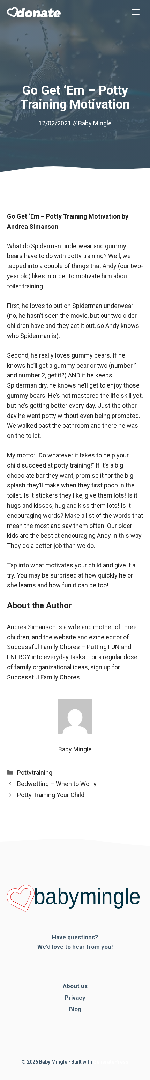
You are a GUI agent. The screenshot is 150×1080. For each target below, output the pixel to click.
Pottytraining (34, 772)
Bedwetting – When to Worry (57, 783)
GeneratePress (110, 1062)
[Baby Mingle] (34, 12)
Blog (75, 1009)
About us (75, 986)
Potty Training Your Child (50, 795)
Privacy (75, 997)
